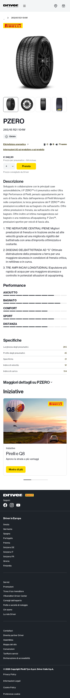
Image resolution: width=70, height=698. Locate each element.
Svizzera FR (8, 556)
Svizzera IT (8, 552)
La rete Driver (9, 614)
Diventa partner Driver (13, 635)
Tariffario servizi (10, 653)
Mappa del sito (10, 644)
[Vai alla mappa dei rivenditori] (55, 6)
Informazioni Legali (12, 681)
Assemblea (8, 640)
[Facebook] (5, 505)
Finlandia (7, 565)
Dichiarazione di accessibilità (16, 658)
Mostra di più (16, 469)
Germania (7, 529)
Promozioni (8, 587)
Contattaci (8, 631)
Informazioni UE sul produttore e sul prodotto (23, 149)
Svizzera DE (8, 547)
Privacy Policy (9, 674)
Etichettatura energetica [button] (14, 144)
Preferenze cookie (11, 694)
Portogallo (8, 538)
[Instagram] (12, 505)
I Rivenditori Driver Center (15, 596)
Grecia (6, 561)
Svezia (6, 524)
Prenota (26, 166)
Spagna (6, 533)
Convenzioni (8, 649)
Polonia (6, 543)
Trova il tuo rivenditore (13, 591)
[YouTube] (18, 505)
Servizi (6, 582)
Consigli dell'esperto (12, 600)
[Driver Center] (11, 6)
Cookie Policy (9, 687)
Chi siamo (7, 609)
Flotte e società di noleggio (15, 605)
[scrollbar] (35, 479)
